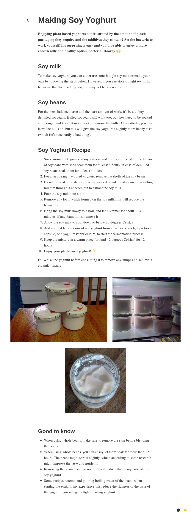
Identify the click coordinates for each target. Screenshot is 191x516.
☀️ (185, 510)
